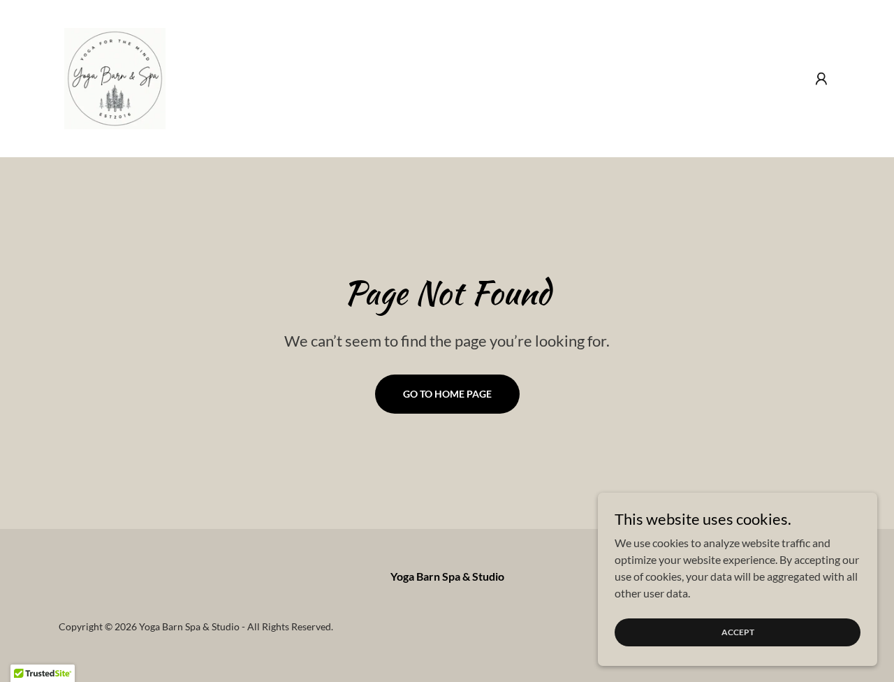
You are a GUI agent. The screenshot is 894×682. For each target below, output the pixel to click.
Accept (737, 632)
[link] (115, 77)
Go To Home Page (447, 394)
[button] (821, 79)
